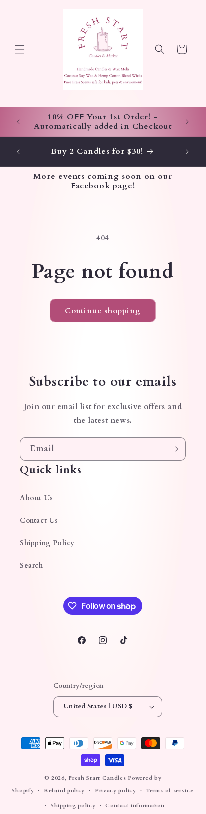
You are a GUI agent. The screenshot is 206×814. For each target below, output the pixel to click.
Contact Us (39, 520)
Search (32, 565)
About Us (37, 498)
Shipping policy (73, 805)
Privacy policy (115, 790)
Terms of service (170, 790)
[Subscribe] (175, 449)
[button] (20, 49)
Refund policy (64, 790)
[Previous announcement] (19, 122)
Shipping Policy (47, 543)
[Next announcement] (187, 122)
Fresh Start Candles (97, 778)
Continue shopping (103, 311)
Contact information (135, 805)
